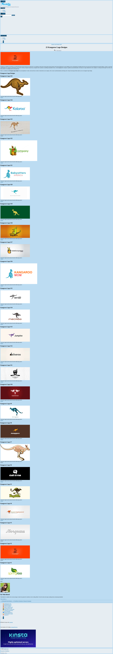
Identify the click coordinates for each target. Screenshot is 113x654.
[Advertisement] (56, 26)
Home (4, 10)
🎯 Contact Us (5, 614)
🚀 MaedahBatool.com (7, 604)
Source (1, 97)
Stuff (61, 44)
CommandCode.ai (14, 627)
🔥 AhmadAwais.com (7, 603)
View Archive (3, 598)
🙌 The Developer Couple (8, 613)
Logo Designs (57, 44)
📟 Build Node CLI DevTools (8, 609)
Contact (4, 11)
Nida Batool (59, 50)
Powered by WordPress (4, 650)
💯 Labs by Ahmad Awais (8, 607)
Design (52, 44)
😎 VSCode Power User (7, 608)
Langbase (11, 622)
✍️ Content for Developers (8, 610)
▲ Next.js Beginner (6, 611)
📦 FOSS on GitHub (7, 605)
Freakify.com (6, 648)
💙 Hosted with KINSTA (7, 612)
